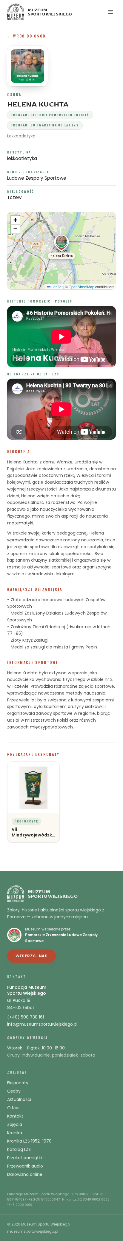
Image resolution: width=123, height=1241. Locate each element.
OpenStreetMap (81, 286)
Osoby (14, 1091)
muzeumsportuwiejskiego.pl (32, 1231)
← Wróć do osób (26, 35)
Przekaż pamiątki (24, 1158)
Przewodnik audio (25, 1166)
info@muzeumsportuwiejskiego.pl (42, 1024)
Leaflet (56, 286)
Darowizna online (24, 1174)
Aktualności (19, 1099)
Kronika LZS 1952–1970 (29, 1141)
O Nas (13, 1108)
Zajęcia (14, 1124)
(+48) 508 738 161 (25, 1017)
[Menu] (110, 11)
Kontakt (15, 1116)
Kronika (14, 1133)
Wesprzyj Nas (31, 956)
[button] (61, 247)
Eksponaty (17, 1083)
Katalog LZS (19, 1149)
